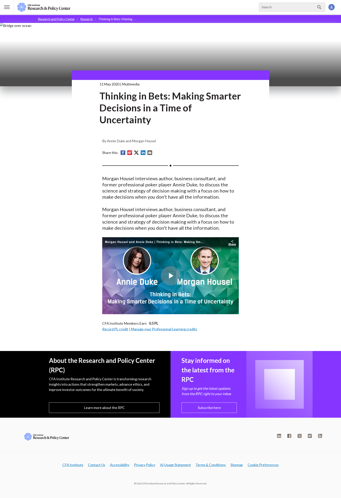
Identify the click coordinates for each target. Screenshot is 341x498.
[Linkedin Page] (279, 436)
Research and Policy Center (56, 19)
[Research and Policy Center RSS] (320, 436)
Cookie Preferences (263, 465)
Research (86, 19)
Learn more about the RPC (104, 407)
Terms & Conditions (211, 465)
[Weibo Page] (310, 436)
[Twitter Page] (300, 436)
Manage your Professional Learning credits (164, 329)
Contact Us (96, 465)
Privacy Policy (144, 465)
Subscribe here (209, 407)
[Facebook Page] (289, 436)
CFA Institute (72, 465)
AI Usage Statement (175, 465)
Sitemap (236, 465)
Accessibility (119, 465)
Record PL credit (115, 329)
